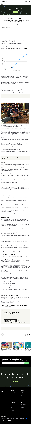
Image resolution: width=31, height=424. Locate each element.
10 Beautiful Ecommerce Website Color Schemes (6, 350)
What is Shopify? (13, 392)
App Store (22, 395)
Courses (12, 408)
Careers (12, 395)
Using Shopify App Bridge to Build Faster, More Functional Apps (12, 312)
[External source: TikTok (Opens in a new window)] (9, 420)
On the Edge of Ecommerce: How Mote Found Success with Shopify (12, 314)
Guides (12, 407)
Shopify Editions (13, 393)
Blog (11, 404)
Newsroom (12, 398)
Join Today (15, 381)
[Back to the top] (2, 391)
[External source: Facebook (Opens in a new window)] (25, 335)
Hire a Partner (22, 407)
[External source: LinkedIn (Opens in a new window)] (29, 335)
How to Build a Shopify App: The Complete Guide (17, 350)
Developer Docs (23, 392)
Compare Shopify (13, 405)
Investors (12, 396)
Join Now (26, 1)
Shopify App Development (16, 348)
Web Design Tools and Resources (5, 348)
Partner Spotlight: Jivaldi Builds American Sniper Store (10, 319)
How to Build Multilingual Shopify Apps (8, 313)
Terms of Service (3, 418)
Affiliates (22, 398)
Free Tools (12, 410)
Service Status (23, 408)
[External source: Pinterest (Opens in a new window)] (12, 420)
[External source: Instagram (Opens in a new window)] (7, 420)
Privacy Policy (12, 418)
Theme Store (22, 393)
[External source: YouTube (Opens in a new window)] (5, 420)
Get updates (27, 363)
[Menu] (29, 1)
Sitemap (17, 418)
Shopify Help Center (23, 404)
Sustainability (13, 399)
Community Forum (23, 405)
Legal (8, 418)
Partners (22, 396)
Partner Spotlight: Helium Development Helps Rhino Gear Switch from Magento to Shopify (15, 322)
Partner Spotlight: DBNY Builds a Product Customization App (11, 320)
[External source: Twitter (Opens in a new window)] (27, 335)
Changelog (12, 411)
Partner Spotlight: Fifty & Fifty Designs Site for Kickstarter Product (12, 321)
